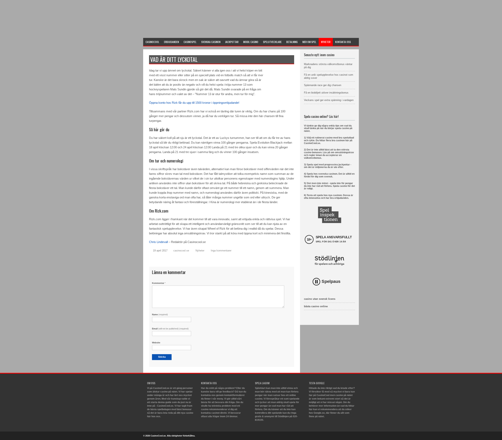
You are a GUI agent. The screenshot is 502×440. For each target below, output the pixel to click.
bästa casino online (316, 306)
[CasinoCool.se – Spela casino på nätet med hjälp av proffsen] (172, 33)
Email (170, 328)
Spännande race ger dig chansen (322, 85)
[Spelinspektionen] (329, 214)
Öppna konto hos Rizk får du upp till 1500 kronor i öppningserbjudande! (194, 102)
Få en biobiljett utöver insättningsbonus (326, 92)
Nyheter (200, 250)
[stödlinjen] (329, 260)
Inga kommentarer (221, 250)
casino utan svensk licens (319, 298)
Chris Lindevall (158, 242)
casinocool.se (181, 250)
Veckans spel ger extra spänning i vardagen (329, 100)
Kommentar (159, 283)
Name (160, 314)
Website (156, 342)
